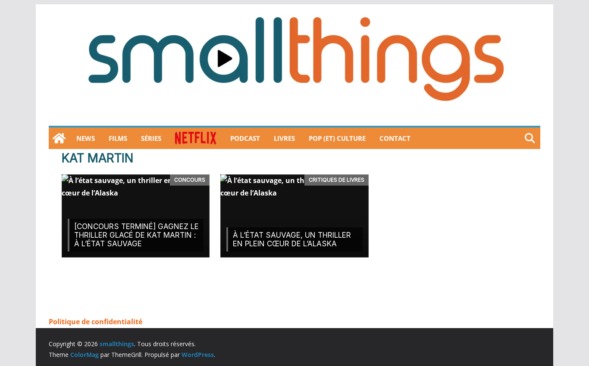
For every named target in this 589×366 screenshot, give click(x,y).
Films (118, 138)
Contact (394, 138)
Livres (284, 138)
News (85, 138)
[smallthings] (59, 138)
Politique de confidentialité (95, 321)
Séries (151, 138)
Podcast (245, 138)
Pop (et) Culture (337, 138)
